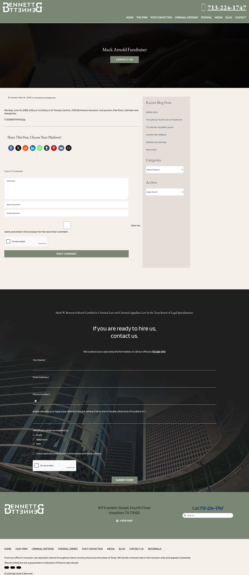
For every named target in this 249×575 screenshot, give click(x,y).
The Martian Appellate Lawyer (160, 127)
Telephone (42, 439)
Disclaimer (75, 453)
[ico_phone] (24, 505)
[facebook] (12, 567)
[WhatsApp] (39, 148)
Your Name (39, 359)
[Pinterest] (53, 148)
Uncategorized (49, 98)
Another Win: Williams (156, 134)
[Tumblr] (46, 148)
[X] (18, 148)
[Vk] (61, 148)
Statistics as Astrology (156, 142)
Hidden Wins (152, 112)
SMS (38, 443)
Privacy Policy (93, 453)
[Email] (68, 148)
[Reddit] (25, 148)
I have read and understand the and (68, 453)
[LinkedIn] (32, 148)
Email (39, 435)
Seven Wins (151, 149)
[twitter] (18, 567)
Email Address (41, 377)
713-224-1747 (226, 7)
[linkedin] (6, 567)
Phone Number (41, 394)
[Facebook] (11, 148)
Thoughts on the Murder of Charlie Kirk (164, 119)
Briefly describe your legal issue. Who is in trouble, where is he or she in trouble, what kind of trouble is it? (89, 411)
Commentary (39, 98)
